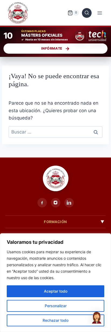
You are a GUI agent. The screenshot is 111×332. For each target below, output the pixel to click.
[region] (55, 282)
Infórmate (51, 48)
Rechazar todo (55, 320)
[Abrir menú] (100, 13)
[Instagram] (55, 202)
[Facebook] (42, 202)
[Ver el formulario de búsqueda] (87, 13)
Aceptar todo (55, 291)
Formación (55, 222)
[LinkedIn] (69, 202)
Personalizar (56, 305)
